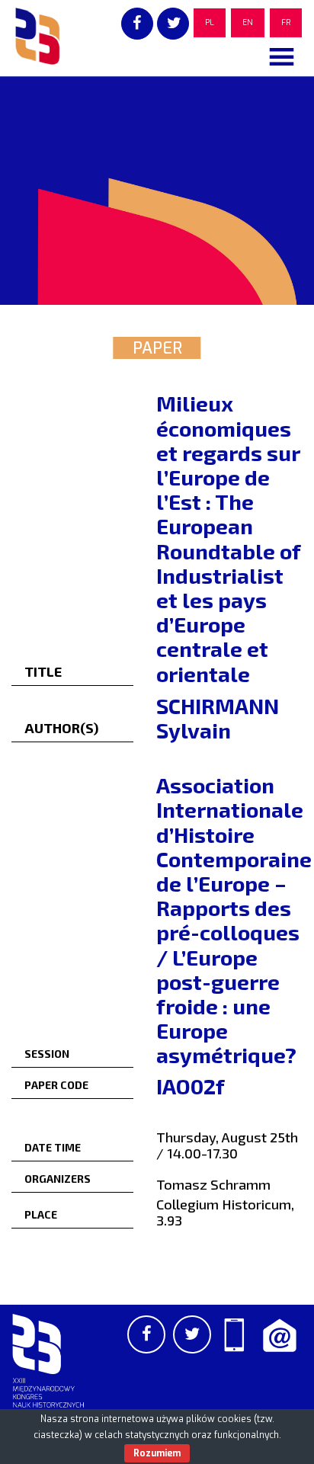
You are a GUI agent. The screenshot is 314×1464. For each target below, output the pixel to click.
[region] (157, 190)
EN (247, 22)
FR (285, 22)
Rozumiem (157, 1453)
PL (209, 22)
